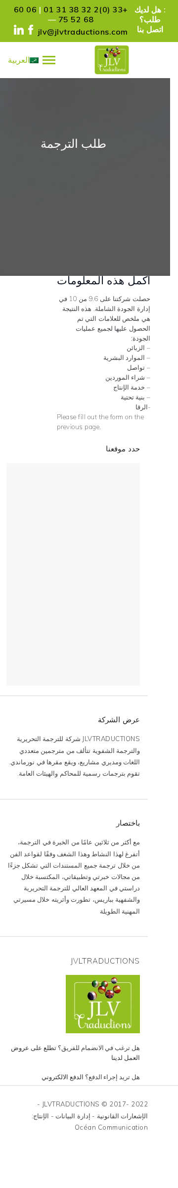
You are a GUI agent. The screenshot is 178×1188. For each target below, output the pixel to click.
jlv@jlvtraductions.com (83, 32)
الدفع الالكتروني (63, 1077)
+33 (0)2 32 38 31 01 (86, 9)
